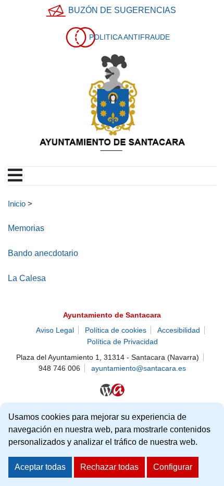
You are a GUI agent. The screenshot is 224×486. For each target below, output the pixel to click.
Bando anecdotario (43, 253)
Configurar (172, 467)
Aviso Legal (55, 330)
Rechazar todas (109, 467)
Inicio (17, 204)
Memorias (26, 228)
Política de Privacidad (122, 341)
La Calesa (27, 278)
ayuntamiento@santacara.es (138, 368)
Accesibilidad (178, 330)
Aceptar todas (40, 467)
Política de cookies (115, 330)
